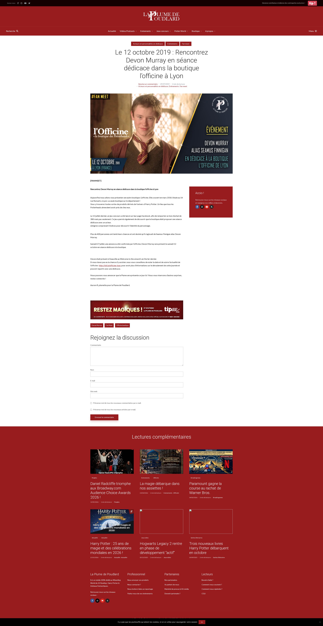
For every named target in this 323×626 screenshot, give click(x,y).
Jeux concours (162, 31)
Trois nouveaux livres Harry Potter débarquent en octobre (209, 548)
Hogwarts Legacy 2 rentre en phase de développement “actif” (161, 548)
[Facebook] (197, 207)
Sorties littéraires (196, 538)
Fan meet (185, 44)
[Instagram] (202, 207)
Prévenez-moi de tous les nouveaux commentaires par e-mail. (117, 403)
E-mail (92, 381)
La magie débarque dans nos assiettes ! (160, 485)
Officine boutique (122, 325)
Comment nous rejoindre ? (212, 589)
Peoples (94, 478)
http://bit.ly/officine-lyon (110, 265)
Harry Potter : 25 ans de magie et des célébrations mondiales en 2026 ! (110, 548)
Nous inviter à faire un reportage (140, 589)
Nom (92, 370)
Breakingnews (195, 478)
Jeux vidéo (144, 538)
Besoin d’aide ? (207, 580)
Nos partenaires (171, 580)
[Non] (320, 622)
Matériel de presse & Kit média (177, 589)
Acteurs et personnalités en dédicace (148, 44)
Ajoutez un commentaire (148, 84)
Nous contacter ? (134, 584)
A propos (209, 31)
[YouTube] (207, 207)
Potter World (180, 31)
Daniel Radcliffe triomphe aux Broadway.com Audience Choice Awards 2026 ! (110, 490)
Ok (202, 622)
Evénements (145, 31)
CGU (204, 593)
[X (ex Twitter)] (211, 207)
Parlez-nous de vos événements (140, 593)
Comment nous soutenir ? (212, 584)
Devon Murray (97, 325)
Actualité (112, 31)
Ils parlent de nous (172, 584)
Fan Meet (109, 325)
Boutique (196, 31)
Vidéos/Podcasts (127, 31)
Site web (93, 391)
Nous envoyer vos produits (138, 580)
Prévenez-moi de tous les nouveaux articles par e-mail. (114, 410)
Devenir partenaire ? (172, 593)
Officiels (156, 478)
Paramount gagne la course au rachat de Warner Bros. (205, 488)
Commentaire (95, 345)
